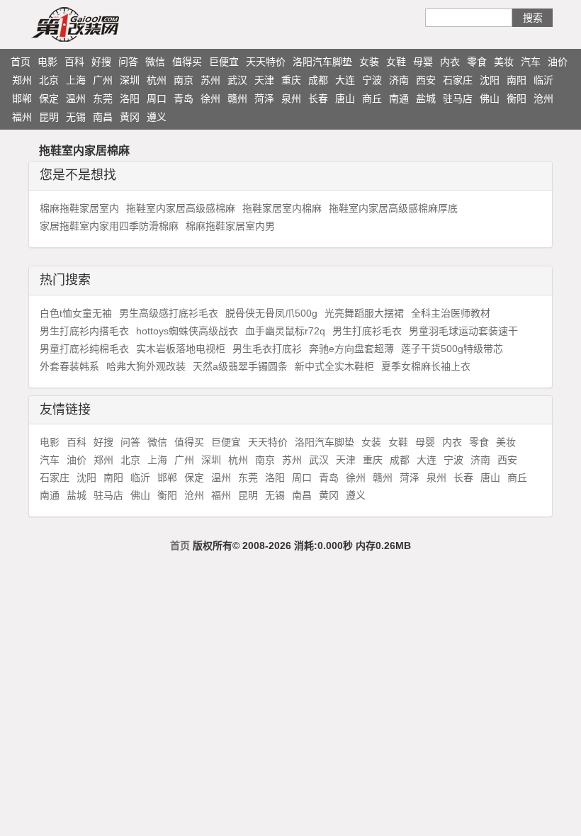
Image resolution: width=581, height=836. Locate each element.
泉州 (291, 98)
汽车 (531, 61)
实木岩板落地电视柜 (180, 348)
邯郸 (22, 98)
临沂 (543, 80)
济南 (399, 80)
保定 (49, 98)
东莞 (103, 98)
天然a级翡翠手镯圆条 (240, 366)
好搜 (101, 61)
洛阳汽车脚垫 (322, 61)
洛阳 (130, 98)
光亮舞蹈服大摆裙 (364, 313)
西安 (426, 80)
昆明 (49, 117)
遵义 (157, 117)
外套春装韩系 (69, 366)
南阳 (516, 80)
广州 (103, 80)
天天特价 (266, 61)
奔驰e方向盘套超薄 (351, 348)
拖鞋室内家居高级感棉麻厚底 (393, 208)
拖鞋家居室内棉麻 (282, 208)
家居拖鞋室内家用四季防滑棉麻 (109, 226)
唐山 (345, 98)
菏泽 (264, 98)
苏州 (210, 80)
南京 (183, 80)
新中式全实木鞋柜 (334, 366)
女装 (369, 61)
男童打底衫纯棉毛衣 (84, 348)
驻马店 (458, 98)
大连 (345, 80)
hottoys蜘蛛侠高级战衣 (187, 331)
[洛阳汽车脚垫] (102, 24)
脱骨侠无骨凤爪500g (271, 313)
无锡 (76, 117)
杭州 (157, 80)
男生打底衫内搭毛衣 (84, 331)
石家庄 (458, 80)
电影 (47, 61)
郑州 (22, 80)
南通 (399, 98)
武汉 (237, 80)
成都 (318, 80)
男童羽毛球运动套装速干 (463, 331)
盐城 (426, 98)
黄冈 (130, 117)
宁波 (372, 80)
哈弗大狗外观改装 (146, 366)
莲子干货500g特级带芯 (452, 348)
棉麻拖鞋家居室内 (79, 208)
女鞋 (396, 61)
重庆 (291, 80)
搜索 (533, 17)
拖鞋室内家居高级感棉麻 (180, 208)
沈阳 (490, 80)
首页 (20, 61)
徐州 (210, 98)
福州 (22, 117)
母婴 (423, 61)
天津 (264, 80)
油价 (558, 61)
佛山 (490, 98)
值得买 (187, 61)
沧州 (543, 98)
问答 (128, 61)
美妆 (504, 61)
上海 (76, 80)
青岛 (183, 98)
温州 (76, 98)
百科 (74, 61)
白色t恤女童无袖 (76, 313)
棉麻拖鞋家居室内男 (230, 226)
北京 (49, 80)
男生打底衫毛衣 (367, 331)
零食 (477, 61)
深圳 (130, 80)
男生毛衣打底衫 (267, 348)
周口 (157, 98)
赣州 (237, 98)
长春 (318, 98)
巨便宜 (224, 61)
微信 (155, 61)
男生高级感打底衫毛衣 (168, 313)
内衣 (450, 61)
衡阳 (516, 98)
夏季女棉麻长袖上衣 (425, 366)
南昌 (103, 117)
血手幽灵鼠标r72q (285, 331)
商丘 (372, 98)
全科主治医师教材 (450, 313)
